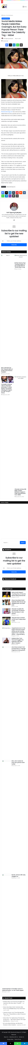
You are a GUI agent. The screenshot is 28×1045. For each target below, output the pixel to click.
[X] (10, 44)
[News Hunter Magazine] (4, 6)
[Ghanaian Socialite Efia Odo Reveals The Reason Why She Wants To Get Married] (6, 611)
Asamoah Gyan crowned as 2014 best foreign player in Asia (19, 619)
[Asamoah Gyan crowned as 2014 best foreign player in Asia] (6, 621)
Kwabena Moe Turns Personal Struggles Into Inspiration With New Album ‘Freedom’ (18, 641)
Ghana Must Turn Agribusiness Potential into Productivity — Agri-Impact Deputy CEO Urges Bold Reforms (14, 1019)
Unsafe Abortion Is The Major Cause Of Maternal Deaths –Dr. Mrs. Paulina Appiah (13, 989)
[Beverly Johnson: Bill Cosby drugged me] (6, 930)
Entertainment (9, 15)
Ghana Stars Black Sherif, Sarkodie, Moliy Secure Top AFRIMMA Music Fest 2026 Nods (18, 602)
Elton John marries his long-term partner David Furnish (18, 762)
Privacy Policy (10, 1039)
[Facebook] (6, 44)
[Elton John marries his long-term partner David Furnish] (6, 816)
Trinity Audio (15, 75)
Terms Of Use (17, 1039)
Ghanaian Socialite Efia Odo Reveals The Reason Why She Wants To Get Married (18, 611)
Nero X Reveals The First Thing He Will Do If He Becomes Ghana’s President (7, 370)
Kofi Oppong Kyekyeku (8, 38)
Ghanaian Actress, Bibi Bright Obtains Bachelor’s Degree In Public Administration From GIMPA (20, 492)
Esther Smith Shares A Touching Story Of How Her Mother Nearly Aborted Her (19, 594)
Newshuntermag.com (6, 111)
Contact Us (21, 1037)
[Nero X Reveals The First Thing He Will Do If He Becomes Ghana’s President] (7, 310)
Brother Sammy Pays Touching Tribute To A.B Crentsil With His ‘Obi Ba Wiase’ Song (20, 265)
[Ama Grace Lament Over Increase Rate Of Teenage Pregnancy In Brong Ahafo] (6, 702)
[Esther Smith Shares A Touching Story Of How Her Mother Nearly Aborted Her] (6, 594)
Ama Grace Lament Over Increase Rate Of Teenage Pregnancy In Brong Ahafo (18, 648)
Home (4, 15)
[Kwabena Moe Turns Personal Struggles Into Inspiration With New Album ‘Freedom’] (6, 640)
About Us (6, 1037)
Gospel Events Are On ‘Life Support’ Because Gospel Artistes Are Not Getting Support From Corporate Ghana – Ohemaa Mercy (18, 631)
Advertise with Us (13, 1037)
